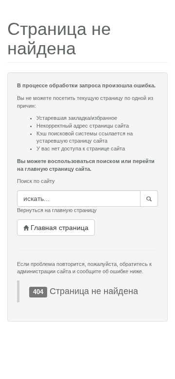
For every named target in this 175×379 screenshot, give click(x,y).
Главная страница (58, 227)
